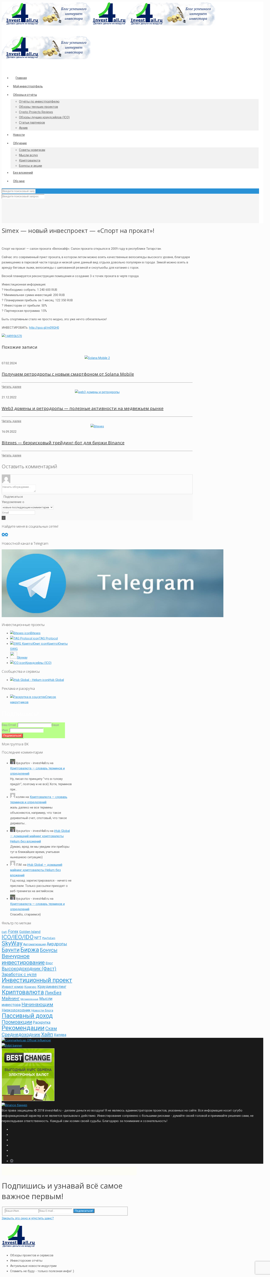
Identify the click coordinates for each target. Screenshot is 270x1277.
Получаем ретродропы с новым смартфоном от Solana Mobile (68, 374)
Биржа (29, 949)
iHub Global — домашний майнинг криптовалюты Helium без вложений (40, 836)
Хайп (47, 1034)
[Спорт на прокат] (12, 336)
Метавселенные (29, 999)
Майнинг (11, 998)
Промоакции (17, 1022)
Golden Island (29, 932)
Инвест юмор (12, 987)
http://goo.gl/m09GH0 (44, 328)
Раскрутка (41, 1022)
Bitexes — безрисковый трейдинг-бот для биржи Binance (63, 443)
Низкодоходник (16, 1010)
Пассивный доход (27, 1015)
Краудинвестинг (51, 986)
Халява (60, 1035)
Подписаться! (84, 1210)
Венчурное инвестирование (23, 959)
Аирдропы (57, 944)
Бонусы (48, 950)
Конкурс (30, 987)
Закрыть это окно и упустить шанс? (28, 1218)
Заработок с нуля (19, 974)
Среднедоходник (21, 1034)
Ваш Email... (10, 725)
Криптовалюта (23, 992)
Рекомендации (23, 1027)
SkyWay (12, 943)
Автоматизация (34, 944)
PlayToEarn (48, 938)
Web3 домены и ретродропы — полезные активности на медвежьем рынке (82, 408)
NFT (37, 937)
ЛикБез (53, 992)
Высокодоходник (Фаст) (29, 968)
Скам (51, 1028)
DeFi (4, 932)
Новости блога (42, 1010)
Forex (13, 931)
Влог (49, 963)
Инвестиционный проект (37, 980)
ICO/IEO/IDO (18, 937)
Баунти (11, 950)
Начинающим (37, 1004)
